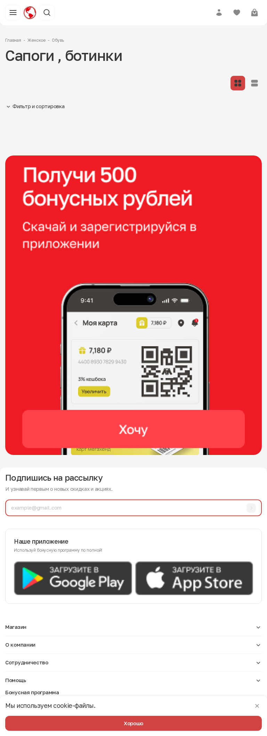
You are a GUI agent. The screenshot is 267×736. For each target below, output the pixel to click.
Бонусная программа (32, 692)
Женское (36, 40)
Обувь (58, 40)
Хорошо (133, 723)
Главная (13, 40)
